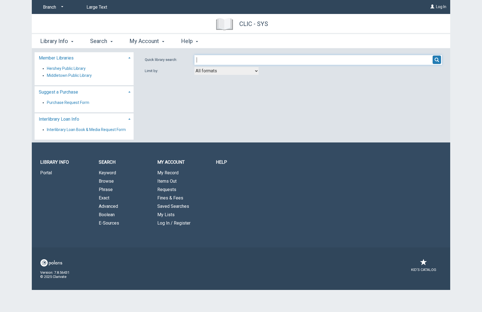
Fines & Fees (170, 198)
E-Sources (109, 223)
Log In (441, 6)
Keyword (107, 172)
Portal (46, 172)
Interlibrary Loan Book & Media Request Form (86, 129)
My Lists (166, 214)
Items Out (167, 181)
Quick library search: (161, 60)
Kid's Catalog (423, 270)
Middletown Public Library (69, 75)
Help (221, 162)
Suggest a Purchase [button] (58, 92)
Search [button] (99, 41)
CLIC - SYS (253, 23)
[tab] (84, 57)
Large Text (96, 7)
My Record (168, 172)
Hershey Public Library (66, 68)
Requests (166, 189)
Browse (106, 181)
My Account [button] (144, 41)
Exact (104, 198)
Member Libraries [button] (56, 58)
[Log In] (432, 6)
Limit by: (152, 71)
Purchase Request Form (68, 102)
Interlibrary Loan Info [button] (59, 119)
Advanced (108, 206)
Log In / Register (174, 223)
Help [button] (187, 41)
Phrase (106, 189)
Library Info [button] (54, 41)
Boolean (107, 214)
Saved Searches (173, 206)
